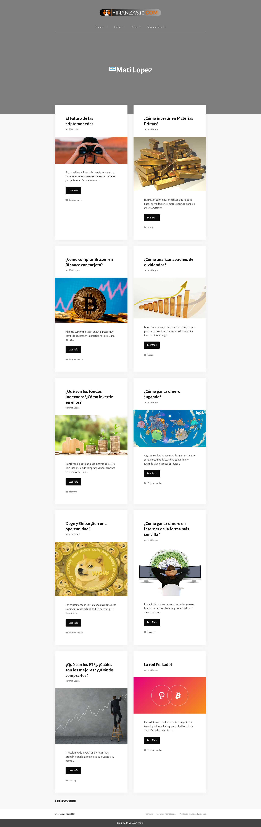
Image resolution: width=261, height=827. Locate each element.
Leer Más (73, 190)
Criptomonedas (154, 27)
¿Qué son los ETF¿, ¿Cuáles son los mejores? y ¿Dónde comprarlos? (89, 670)
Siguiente (68, 801)
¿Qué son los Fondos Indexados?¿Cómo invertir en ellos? (89, 397)
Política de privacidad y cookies (192, 814)
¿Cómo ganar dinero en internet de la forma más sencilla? (166, 529)
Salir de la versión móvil (130, 822)
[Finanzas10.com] (130, 12)
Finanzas (100, 27)
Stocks (134, 27)
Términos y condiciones (166, 814)
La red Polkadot (158, 664)
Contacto (149, 814)
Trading (117, 27)
